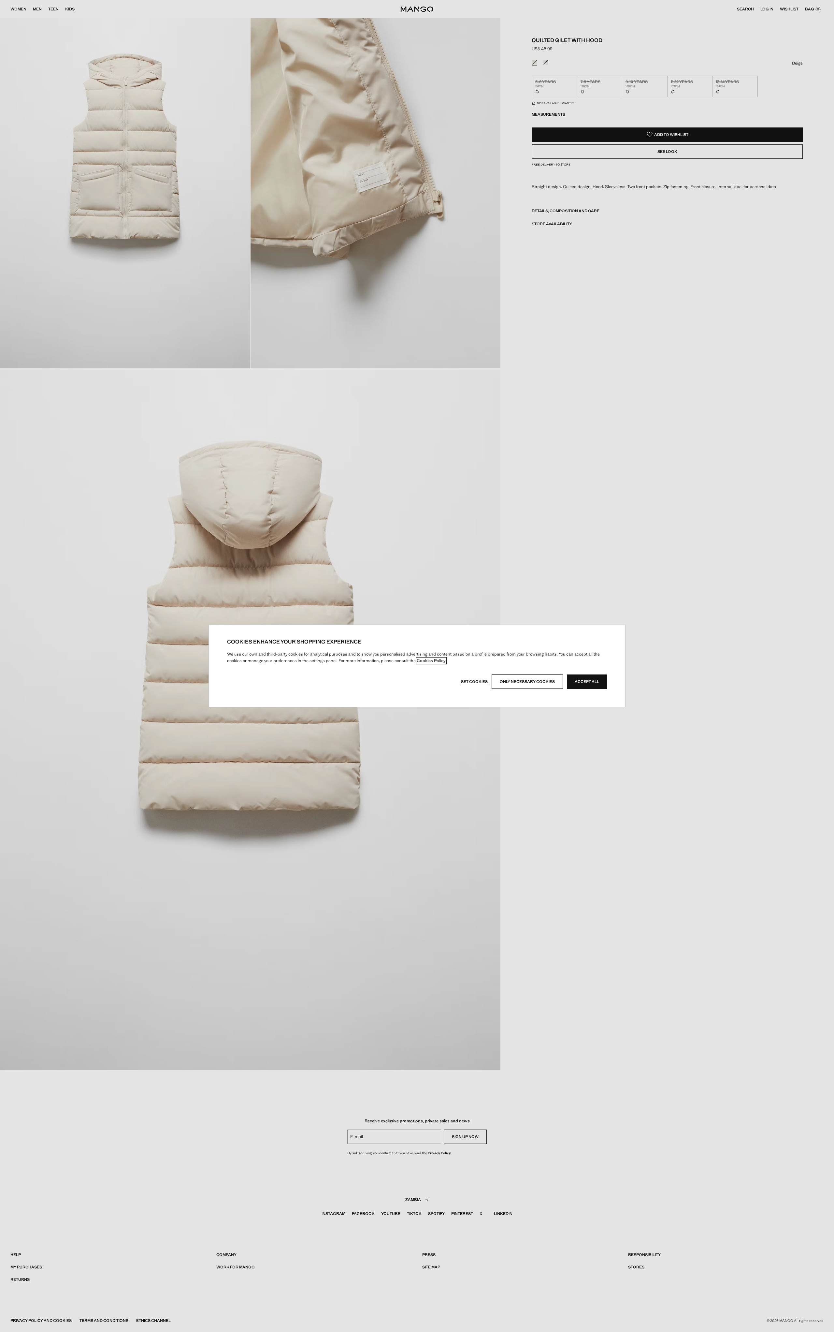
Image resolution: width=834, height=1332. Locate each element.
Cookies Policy (431, 660)
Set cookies (474, 681)
